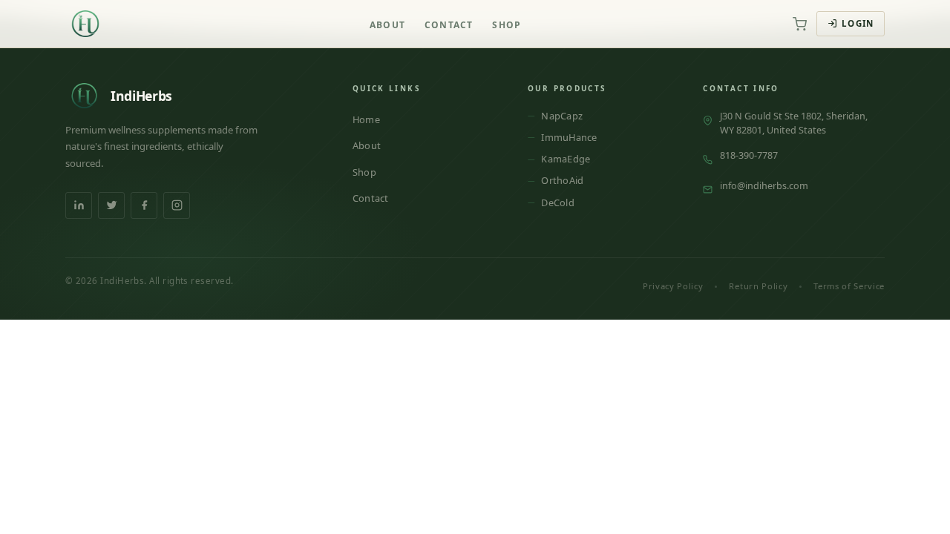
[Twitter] (111, 205)
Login (858, 23)
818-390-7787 (749, 155)
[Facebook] (144, 205)
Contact (449, 25)
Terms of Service (849, 285)
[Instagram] (176, 205)
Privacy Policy (673, 285)
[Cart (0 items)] (799, 24)
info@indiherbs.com (764, 185)
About (387, 25)
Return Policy (758, 285)
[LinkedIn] (78, 205)
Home (366, 119)
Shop (506, 25)
